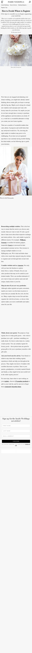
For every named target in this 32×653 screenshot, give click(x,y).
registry (6, 381)
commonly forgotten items (13, 387)
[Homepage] (16, 2)
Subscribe (16, 441)
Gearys (10, 245)
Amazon (20, 265)
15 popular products (21, 381)
